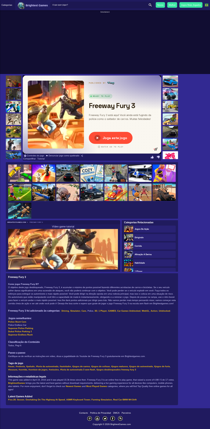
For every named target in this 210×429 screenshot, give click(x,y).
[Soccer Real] (19, 192)
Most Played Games (96, 386)
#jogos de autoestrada (141, 366)
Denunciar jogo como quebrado (63, 155)
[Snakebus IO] (19, 173)
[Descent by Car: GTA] (170, 81)
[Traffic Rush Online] (67, 173)
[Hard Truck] (170, 157)
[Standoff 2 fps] (13, 144)
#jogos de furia (162, 366)
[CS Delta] (43, 192)
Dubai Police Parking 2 (20, 331)
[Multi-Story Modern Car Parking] (170, 144)
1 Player (138, 271)
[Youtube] (97, 418)
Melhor (172, 5)
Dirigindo (139, 237)
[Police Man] (13, 106)
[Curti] (152, 158)
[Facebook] (112, 418)
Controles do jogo (35, 155)
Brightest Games (36, 5)
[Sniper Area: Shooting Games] (67, 192)
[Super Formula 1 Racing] (140, 173)
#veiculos (54, 369)
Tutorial (41, 158)
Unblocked (164, 311)
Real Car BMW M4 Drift (125, 399)
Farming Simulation (101, 399)
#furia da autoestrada (47, 366)
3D (96, 311)
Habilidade (140, 263)
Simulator (75, 311)
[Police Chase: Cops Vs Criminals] (92, 192)
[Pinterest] (89, 418)
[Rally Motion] (170, 132)
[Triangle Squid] (13, 157)
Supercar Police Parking (20, 328)
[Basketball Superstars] (164, 173)
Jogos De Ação (142, 229)
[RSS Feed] (120, 418)
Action (154, 311)
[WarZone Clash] (13, 81)
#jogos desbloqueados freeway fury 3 (116, 369)
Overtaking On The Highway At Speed (45, 399)
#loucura (12, 369)
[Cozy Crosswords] (92, 173)
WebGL (145, 311)
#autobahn (65, 366)
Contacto (83, 413)
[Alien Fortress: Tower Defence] (13, 132)
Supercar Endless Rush (20, 334)
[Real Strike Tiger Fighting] (13, 119)
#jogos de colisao (100, 366)
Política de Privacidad (100, 413)
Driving (65, 311)
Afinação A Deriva (143, 254)
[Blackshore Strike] (164, 192)
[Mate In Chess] (43, 173)
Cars (83, 311)
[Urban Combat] (13, 94)
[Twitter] (105, 418)
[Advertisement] (105, 20)
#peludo (30, 366)
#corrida (23, 369)
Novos (160, 5)
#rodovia (20, 366)
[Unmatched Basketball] (140, 192)
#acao (11, 366)
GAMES (112, 311)
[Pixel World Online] (116, 173)
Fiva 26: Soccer (16, 399)
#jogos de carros (81, 366)
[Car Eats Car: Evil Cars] (170, 119)
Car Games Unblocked (129, 311)
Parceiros (126, 413)
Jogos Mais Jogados (191, 5)
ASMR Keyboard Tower (78, 399)
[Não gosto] (158, 158)
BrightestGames (16, 383)
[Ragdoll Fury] (19, 212)
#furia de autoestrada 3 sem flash (77, 369)
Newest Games (73, 386)
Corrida (138, 246)
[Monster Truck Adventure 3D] (170, 94)
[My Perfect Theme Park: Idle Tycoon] (116, 192)
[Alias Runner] (170, 106)
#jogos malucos (119, 366)
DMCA (116, 413)
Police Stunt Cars (17, 322)
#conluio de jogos (38, 369)
